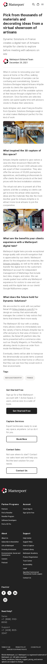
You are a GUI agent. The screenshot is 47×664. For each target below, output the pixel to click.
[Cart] (38, 4)
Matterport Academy (30, 553)
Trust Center (27, 561)
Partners (5, 509)
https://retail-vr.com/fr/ (23, 309)
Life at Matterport (8, 546)
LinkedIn (15, 593)
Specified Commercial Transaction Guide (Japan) (32, 573)
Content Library (28, 549)
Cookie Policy (36, 647)
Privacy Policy (21, 647)
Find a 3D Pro (6, 524)
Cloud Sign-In (27, 509)
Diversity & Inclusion (9, 549)
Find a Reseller (7, 513)
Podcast (5, 563)
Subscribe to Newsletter (10, 542)
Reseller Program (8, 516)
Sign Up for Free (28, 513)
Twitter (9, 593)
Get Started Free (22, 411)
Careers (4, 559)
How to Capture (28, 546)
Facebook (4, 593)
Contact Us (21, 470)
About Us (5, 538)
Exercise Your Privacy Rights (17, 649)
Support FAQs (28, 542)
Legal (25, 568)
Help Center (27, 538)
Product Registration (30, 557)
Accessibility (27, 564)
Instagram (5, 600)
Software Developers (9, 520)
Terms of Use (6, 647)
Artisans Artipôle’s (11, 264)
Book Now (21, 439)
